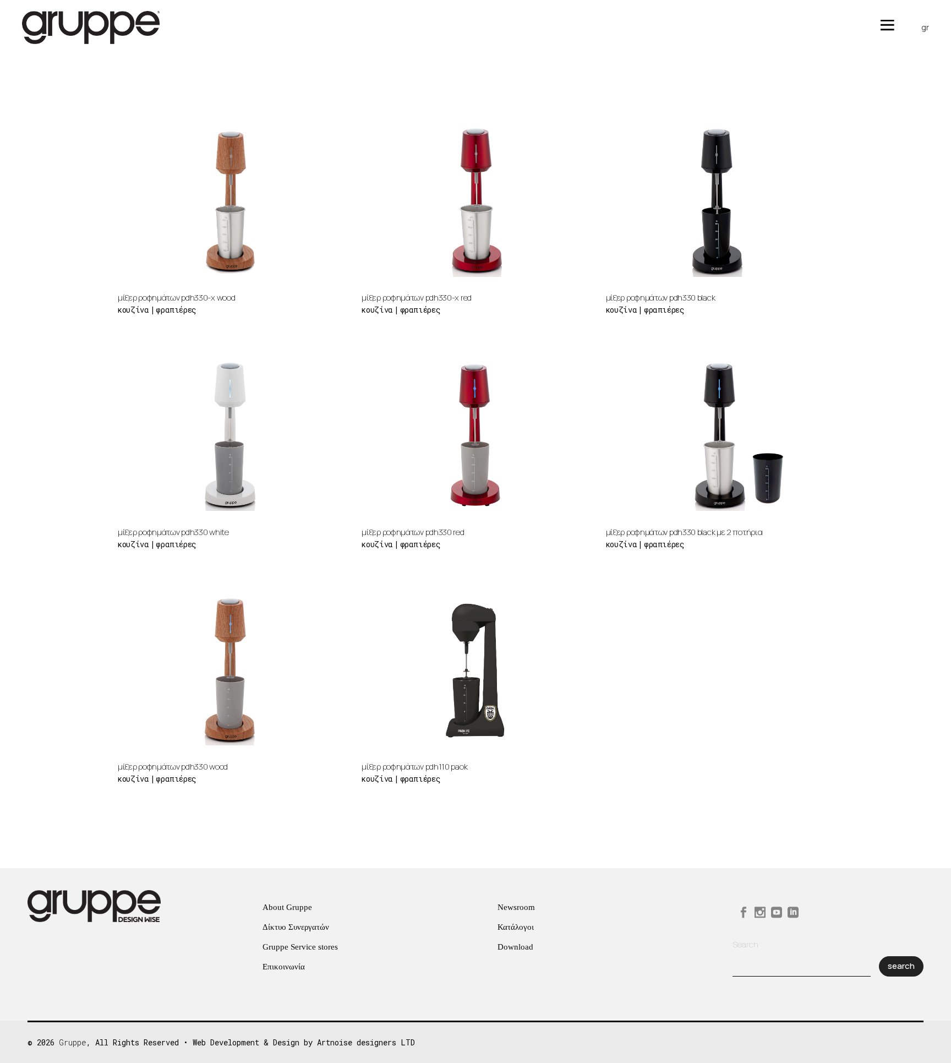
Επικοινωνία (284, 966)
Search (745, 944)
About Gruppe (287, 907)
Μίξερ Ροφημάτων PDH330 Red (413, 532)
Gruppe (72, 1042)
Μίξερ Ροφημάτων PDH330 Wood (173, 766)
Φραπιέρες (176, 309)
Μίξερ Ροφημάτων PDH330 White (173, 532)
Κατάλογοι (516, 927)
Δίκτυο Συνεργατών (296, 927)
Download (515, 946)
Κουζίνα (133, 309)
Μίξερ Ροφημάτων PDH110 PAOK (414, 766)
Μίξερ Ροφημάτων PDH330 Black (660, 297)
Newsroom (516, 907)
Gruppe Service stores (300, 946)
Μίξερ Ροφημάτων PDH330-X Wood (176, 297)
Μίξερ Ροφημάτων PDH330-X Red (417, 297)
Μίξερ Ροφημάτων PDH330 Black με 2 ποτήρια (684, 532)
